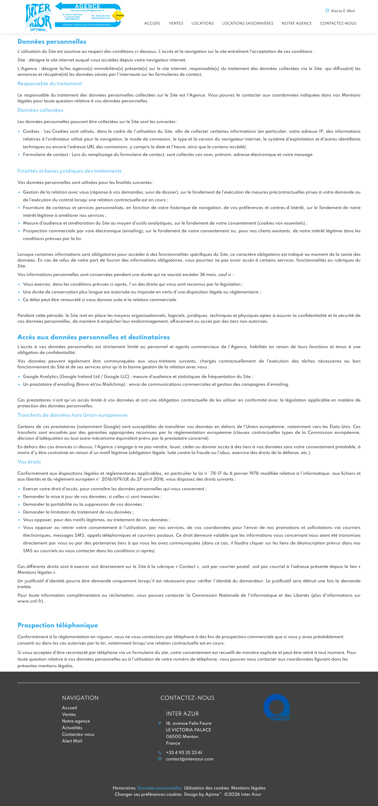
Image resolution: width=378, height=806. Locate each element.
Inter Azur (182, 713)
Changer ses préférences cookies (148, 794)
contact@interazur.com (190, 758)
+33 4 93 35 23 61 (184, 752)
